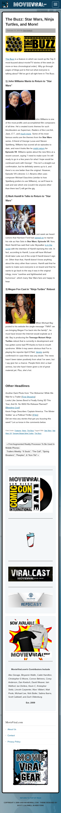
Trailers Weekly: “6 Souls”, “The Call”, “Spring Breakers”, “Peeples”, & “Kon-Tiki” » (27, 453)
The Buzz (9, 59)
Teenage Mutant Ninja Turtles (23, 433)
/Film (35, 415)
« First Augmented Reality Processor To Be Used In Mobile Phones (30, 446)
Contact (11, 735)
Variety (39, 352)
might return (39, 148)
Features (18, 430)
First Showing (28, 397)
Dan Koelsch (27, 30)
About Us (12, 729)
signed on (39, 237)
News (24, 430)
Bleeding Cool (12, 407)
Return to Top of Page (30, 798)
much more (25, 134)
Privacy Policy (14, 741)
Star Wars (48, 430)
